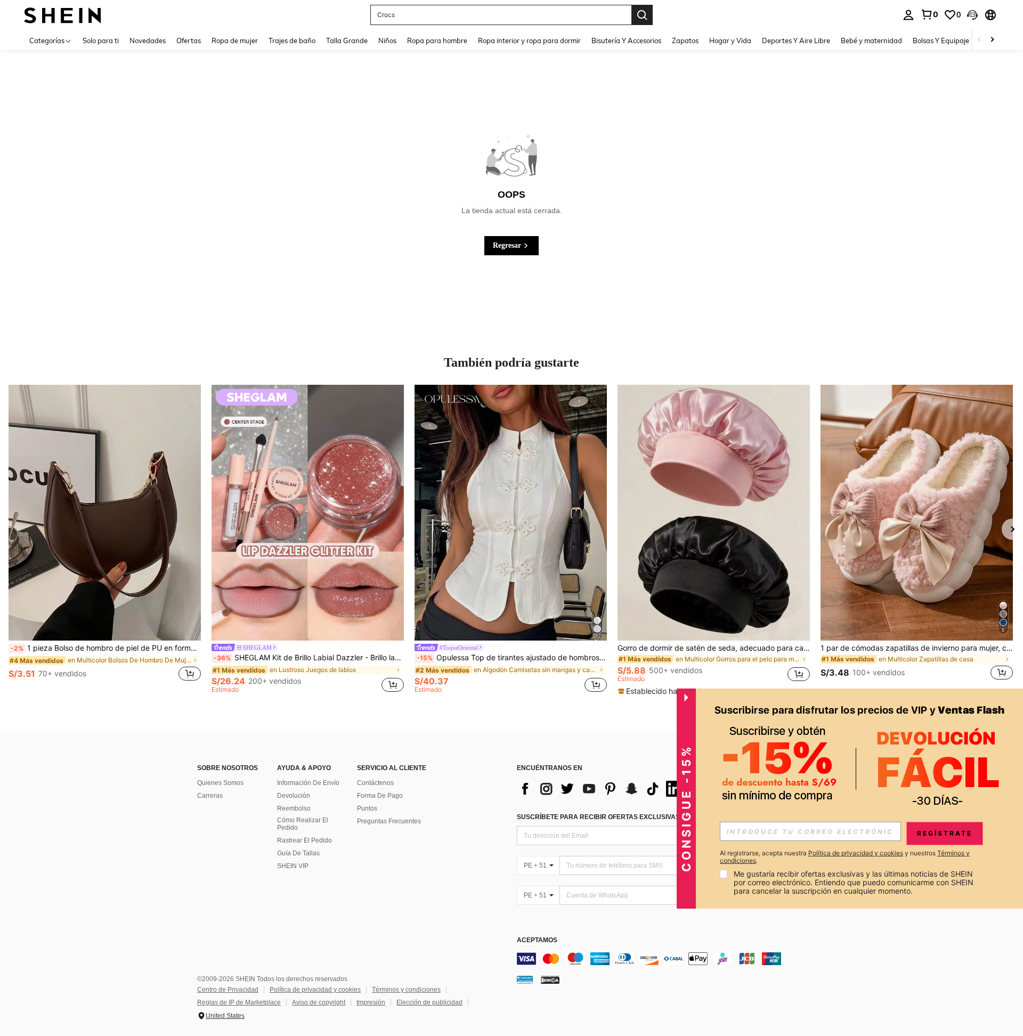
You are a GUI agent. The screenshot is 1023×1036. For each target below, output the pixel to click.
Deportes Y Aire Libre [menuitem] (796, 40)
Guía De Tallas (298, 853)
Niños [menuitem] (387, 40)
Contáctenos (375, 783)
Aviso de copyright (318, 1002)
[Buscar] (642, 15)
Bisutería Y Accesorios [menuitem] (626, 40)
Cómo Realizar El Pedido (302, 823)
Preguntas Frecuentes (389, 821)
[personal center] (908, 15)
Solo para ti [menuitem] (101, 40)
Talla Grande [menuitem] (347, 40)
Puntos (367, 808)
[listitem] (105, 539)
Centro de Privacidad (227, 989)
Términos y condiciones (406, 989)
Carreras (210, 795)
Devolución (293, 795)
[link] (929, 14)
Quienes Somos (220, 783)
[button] (972, 15)
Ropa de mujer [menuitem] (235, 40)
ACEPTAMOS (537, 940)
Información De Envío (308, 783)
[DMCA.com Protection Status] (550, 979)
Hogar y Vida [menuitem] (730, 40)
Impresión (370, 1002)
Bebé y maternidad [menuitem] (871, 40)
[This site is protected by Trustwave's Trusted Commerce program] (525, 979)
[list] (602, 789)
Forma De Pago (380, 795)
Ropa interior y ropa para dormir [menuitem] (529, 40)
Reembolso (294, 808)
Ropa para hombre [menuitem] (437, 40)
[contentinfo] (677, 958)
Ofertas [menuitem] (188, 40)
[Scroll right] (992, 40)
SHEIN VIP (292, 866)
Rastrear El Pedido (304, 840)
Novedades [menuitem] (147, 40)
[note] (664, 691)
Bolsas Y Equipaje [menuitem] (941, 40)
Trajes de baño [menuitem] (292, 40)
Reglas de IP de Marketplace (239, 1002)
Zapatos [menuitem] (685, 40)
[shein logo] (62, 15)
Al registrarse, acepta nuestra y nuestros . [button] (845, 856)
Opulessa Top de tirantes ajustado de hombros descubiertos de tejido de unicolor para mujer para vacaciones (512, 657)
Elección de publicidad (429, 1002)
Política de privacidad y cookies (315, 989)
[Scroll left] (979, 40)
